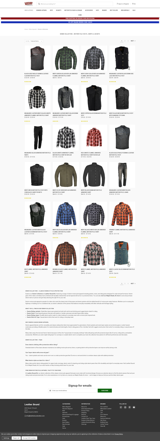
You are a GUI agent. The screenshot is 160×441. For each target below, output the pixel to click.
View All (102, 426)
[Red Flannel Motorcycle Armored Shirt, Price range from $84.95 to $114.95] (37, 254)
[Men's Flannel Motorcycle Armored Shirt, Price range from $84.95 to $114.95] (94, 254)
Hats (97, 10)
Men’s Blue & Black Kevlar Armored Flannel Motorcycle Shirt (65, 231)
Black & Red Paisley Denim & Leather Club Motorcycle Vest (36, 75)
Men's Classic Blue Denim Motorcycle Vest (122, 270)
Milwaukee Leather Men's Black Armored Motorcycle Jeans (119, 191)
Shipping (83, 412)
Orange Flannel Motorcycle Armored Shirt (122, 231)
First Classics (104, 414)
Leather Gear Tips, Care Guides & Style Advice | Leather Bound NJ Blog (88, 420)
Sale (133, 10)
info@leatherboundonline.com (35, 416)
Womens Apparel (41, 10)
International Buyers (87, 408)
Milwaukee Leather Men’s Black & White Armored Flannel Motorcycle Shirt (37, 114)
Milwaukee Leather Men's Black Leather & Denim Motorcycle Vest (35, 231)
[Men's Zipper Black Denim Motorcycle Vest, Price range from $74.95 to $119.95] (94, 98)
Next (132, 41)
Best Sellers (114, 10)
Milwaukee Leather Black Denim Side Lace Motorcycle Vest (121, 75)
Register (126, 4)
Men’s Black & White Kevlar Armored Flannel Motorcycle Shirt (93, 231)
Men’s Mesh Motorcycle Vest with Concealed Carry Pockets (35, 191)
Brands (104, 10)
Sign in (120, 4)
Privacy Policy (85, 410)
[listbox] (36, 41)
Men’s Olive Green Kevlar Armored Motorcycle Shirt (64, 191)
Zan (101, 412)
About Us (84, 406)
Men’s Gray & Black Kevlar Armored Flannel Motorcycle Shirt (93, 75)
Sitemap (83, 424)
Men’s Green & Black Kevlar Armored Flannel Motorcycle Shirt (65, 75)
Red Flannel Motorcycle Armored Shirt (36, 270)
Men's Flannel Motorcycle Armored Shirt (93, 270)
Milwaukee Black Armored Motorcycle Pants (37, 154)
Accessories (89, 10)
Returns (83, 414)
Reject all (16, 438)
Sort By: (28, 41)
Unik (101, 410)
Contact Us (84, 416)
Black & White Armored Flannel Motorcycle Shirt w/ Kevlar (63, 154)
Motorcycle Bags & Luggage (73, 10)
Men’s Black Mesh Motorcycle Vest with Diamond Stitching (121, 114)
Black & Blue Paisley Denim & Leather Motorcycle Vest (121, 154)
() (135, 4)
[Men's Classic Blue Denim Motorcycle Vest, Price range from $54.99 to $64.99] (122, 254)
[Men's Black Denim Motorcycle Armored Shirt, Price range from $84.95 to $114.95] (94, 175)
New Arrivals (125, 10)
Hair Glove (103, 420)
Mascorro (103, 416)
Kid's (51, 10)
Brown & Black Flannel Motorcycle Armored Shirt (65, 270)
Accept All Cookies (29, 438)
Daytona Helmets (105, 418)
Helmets (58, 10)
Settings (6, 438)
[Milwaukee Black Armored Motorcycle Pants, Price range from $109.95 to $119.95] (37, 137)
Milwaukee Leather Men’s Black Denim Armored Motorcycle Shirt (65, 114)
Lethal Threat (104, 424)
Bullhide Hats (104, 422)
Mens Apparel (29, 10)
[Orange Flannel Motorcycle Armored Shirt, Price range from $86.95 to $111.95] (122, 214)
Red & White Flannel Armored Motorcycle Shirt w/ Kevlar (91, 154)
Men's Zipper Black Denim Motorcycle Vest (93, 114)
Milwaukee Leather (105, 408)
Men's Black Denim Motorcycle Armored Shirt (91, 191)
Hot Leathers (104, 406)
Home (80, 15)
